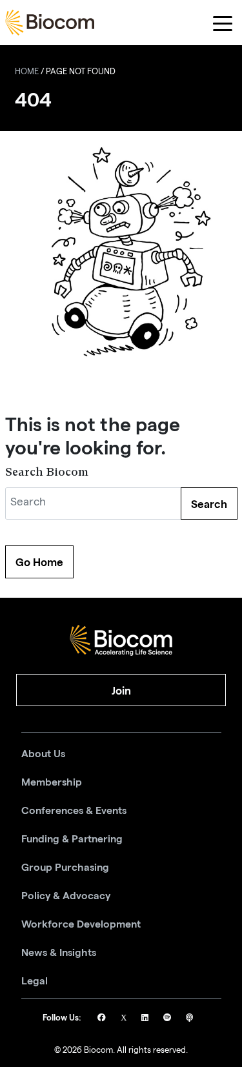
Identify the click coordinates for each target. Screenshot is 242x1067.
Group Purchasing (65, 867)
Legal (34, 981)
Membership (51, 782)
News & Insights (58, 953)
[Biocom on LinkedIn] (145, 1019)
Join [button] (121, 690)
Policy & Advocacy (65, 896)
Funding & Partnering (72, 839)
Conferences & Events (73, 811)
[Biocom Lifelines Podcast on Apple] (189, 1019)
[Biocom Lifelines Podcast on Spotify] (168, 1019)
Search (209, 504)
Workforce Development (81, 924)
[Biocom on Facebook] (102, 1019)
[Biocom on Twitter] (124, 1019)
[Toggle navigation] (222, 23)
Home (27, 72)
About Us (43, 754)
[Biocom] (49, 22)
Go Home (39, 562)
